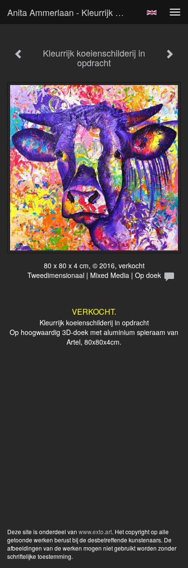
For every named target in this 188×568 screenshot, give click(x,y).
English (151, 12)
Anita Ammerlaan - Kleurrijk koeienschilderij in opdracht (71, 12)
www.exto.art (95, 531)
